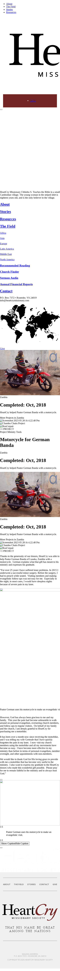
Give (33, 100)
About (9, 3)
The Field (11, 6)
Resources (11, 12)
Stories (9, 9)
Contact (44, 884)
